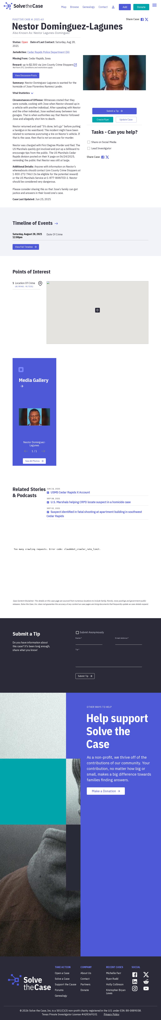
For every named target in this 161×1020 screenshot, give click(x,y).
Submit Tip (83, 676)
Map (63, 6)
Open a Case (62, 973)
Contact (103, 6)
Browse (74, 6)
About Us (85, 973)
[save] (26, 451)
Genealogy (89, 6)
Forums (59, 990)
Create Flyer (103, 119)
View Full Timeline (24, 247)
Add (125, 7)
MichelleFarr (113, 973)
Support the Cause (65, 984)
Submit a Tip (113, 111)
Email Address (121, 638)
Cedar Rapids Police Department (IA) (48, 52)
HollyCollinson (114, 984)
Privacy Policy (111, 1014)
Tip (77, 649)
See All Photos (32, 461)
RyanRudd (112, 978)
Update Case (126, 119)
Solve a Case (62, 978)
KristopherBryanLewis (115, 991)
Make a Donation (104, 791)
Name (78, 638)
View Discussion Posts (26, 75)
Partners (85, 984)
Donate (141, 7)
